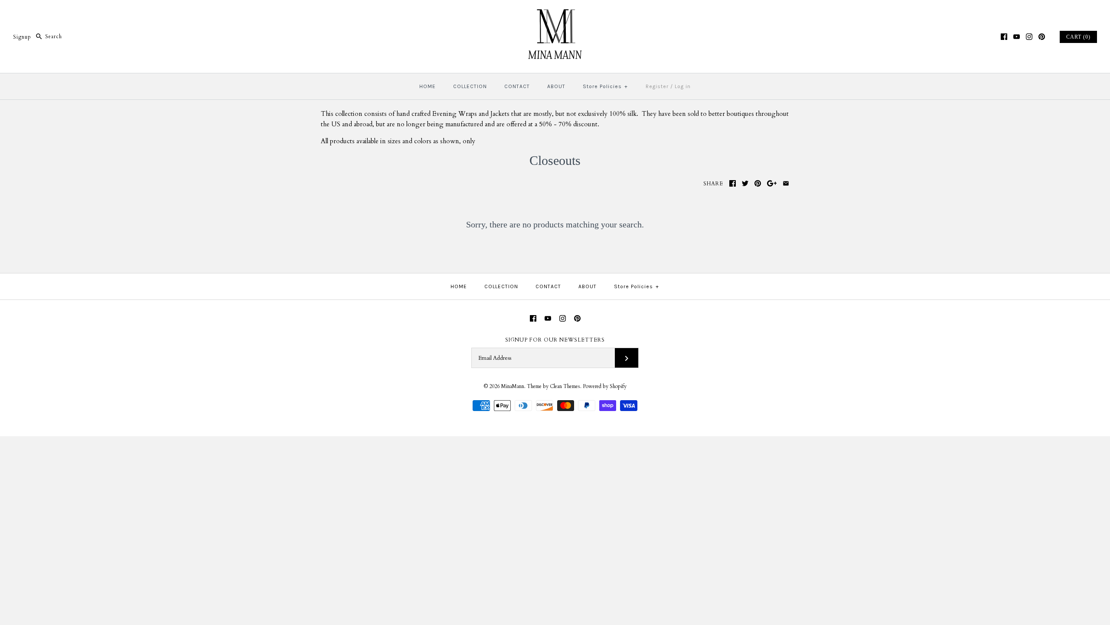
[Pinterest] (1041, 36)
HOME (427, 86)
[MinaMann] (555, 14)
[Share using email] (786, 183)
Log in (683, 86)
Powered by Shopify (605, 386)
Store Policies (605, 86)
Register (657, 86)
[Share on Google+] (772, 183)
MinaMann (512, 386)
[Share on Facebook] (732, 183)
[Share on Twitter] (745, 183)
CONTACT (517, 86)
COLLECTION (470, 86)
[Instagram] (1029, 36)
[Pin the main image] (757, 183)
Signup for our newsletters (555, 339)
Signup (22, 36)
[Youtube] (1016, 36)
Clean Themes (565, 386)
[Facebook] (1004, 36)
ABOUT (556, 86)
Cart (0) (1078, 37)
